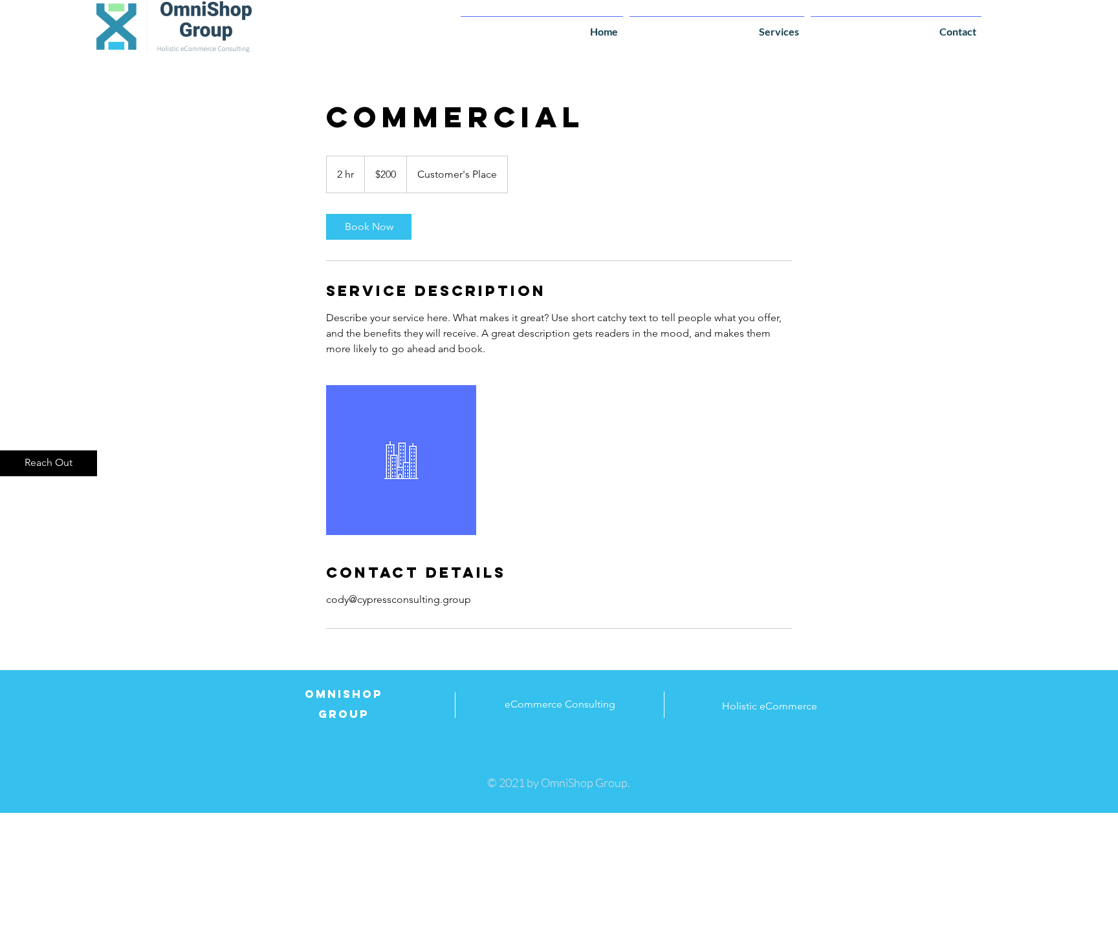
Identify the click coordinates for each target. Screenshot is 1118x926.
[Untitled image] (401, 460)
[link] (368, 227)
